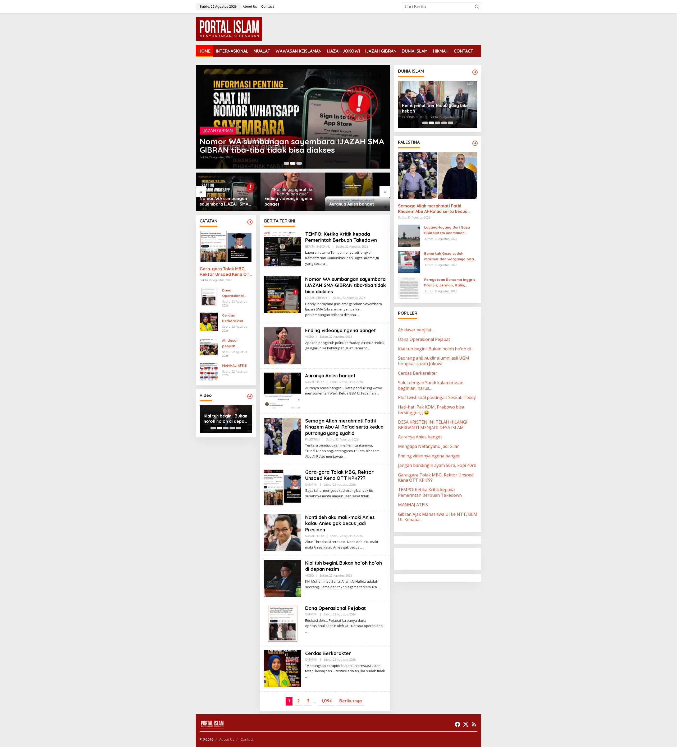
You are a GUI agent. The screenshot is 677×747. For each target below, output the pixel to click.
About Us (226, 739)
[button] (476, 6)
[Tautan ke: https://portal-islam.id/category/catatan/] (250, 222)
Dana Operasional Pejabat (233, 293)
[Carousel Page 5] (238, 428)
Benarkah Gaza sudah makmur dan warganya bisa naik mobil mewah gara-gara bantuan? (450, 256)
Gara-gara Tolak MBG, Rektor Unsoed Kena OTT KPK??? (226, 271)
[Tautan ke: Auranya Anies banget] (292, 192)
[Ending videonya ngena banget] (368, 348)
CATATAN (311, 484)
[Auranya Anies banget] (378, 393)
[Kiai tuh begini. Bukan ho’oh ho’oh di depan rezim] (379, 587)
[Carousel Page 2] (292, 163)
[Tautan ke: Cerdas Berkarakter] (209, 321)
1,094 (326, 700)
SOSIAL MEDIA (314, 382)
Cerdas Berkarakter (233, 318)
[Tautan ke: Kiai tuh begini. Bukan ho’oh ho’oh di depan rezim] (282, 578)
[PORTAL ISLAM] (229, 28)
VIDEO (208, 139)
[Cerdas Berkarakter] (306, 676)
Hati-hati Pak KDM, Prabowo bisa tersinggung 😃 (223, 418)
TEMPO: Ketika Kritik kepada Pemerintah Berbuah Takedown (341, 237)
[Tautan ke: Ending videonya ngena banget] (293, 117)
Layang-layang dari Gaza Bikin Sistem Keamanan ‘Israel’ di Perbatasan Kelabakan (447, 230)
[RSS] (473, 724)
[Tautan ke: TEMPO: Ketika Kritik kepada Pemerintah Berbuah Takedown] (282, 249)
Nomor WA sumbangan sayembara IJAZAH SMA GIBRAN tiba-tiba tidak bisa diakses (345, 285)
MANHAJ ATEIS (234, 365)
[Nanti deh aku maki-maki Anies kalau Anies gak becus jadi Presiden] (361, 547)
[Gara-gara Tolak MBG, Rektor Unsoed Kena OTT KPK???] (371, 496)
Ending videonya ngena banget (259, 150)
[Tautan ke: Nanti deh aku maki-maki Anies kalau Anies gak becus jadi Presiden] (282, 532)
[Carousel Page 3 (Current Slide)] (299, 163)
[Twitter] (465, 724)
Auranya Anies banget (286, 204)
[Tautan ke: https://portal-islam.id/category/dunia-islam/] (475, 72)
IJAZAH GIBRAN (316, 298)
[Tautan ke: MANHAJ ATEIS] (209, 372)
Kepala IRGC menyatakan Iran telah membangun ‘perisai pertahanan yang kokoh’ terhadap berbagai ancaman (437, 104)
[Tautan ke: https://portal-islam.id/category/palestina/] (475, 143)
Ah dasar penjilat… (230, 343)
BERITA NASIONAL (317, 246)
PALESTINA (312, 439)
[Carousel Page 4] (232, 428)
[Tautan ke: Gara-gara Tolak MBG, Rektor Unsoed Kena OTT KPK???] (226, 246)
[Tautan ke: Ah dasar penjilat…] (209, 346)
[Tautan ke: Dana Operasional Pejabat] (209, 296)
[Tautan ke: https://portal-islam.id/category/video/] (250, 396)
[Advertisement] (440, 558)
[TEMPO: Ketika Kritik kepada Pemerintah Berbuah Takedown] (327, 263)
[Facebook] (457, 724)
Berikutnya (350, 700)
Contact (246, 739)
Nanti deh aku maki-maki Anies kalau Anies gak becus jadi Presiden (340, 523)
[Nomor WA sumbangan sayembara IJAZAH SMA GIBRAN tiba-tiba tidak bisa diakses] (358, 315)
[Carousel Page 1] (286, 163)
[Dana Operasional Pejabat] (306, 631)
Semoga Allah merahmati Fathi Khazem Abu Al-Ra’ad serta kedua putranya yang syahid (357, 201)
